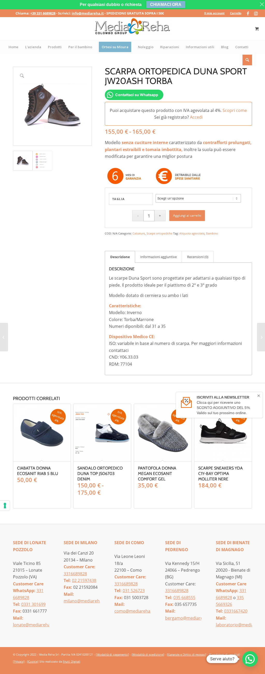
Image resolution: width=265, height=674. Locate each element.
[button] (250, 659)
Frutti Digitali (71, 661)
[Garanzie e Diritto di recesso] (186, 654)
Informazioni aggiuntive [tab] (158, 256)
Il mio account (214, 13)
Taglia (118, 199)
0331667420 (235, 611)
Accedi (196, 117)
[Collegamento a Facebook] (248, 13)
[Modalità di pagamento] (112, 654)
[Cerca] (247, 59)
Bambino (212, 233)
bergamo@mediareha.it (188, 618)
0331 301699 (33, 604)
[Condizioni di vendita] (224, 654)
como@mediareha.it (134, 611)
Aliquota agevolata (191, 233)
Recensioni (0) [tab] (197, 256)
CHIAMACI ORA (165, 4)
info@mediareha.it (88, 13)
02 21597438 (84, 580)
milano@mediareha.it (85, 601)
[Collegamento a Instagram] (256, 13)
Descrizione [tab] (120, 256)
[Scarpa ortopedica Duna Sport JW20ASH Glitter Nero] (4, 337)
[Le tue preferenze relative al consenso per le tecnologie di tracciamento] (5, 505)
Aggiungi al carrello (187, 215)
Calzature (138, 233)
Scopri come (235, 110)
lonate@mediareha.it (33, 625)
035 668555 (184, 597)
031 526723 (134, 590)
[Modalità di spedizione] (148, 654)
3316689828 (75, 574)
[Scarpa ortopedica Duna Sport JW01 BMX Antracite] (261, 337)
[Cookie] (33, 661)
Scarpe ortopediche (159, 233)
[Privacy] (19, 661)
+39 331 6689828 (42, 13)
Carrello (235, 13)
